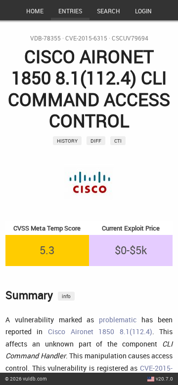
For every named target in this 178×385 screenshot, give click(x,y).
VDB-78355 (45, 38)
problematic (117, 319)
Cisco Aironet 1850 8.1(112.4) (100, 331)
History (67, 140)
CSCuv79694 (130, 38)
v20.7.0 (164, 378)
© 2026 (26, 378)
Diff (95, 140)
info (66, 296)
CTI (118, 140)
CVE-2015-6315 (86, 38)
